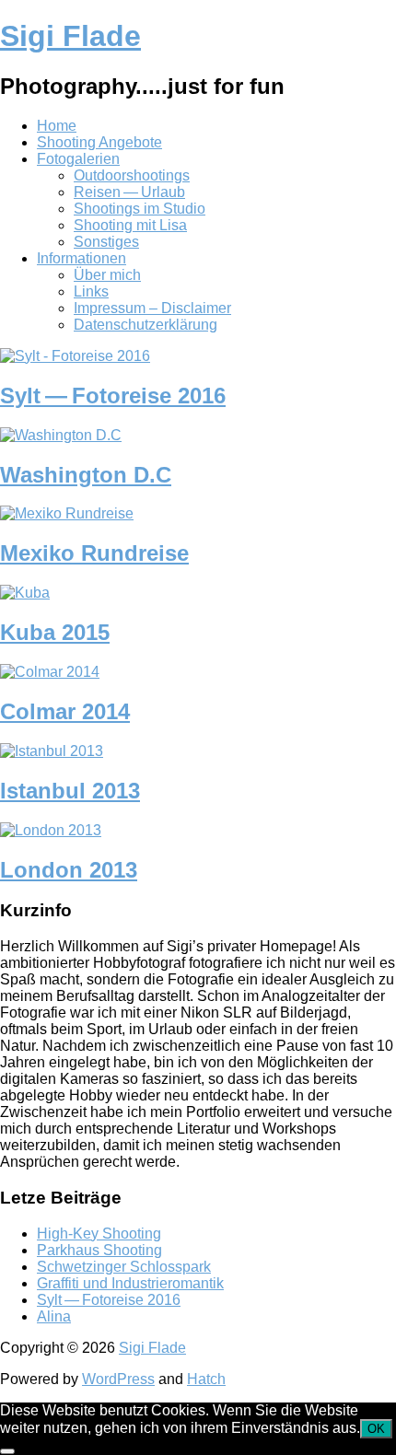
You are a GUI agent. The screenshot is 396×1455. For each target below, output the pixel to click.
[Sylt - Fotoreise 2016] (75, 356)
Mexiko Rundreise (94, 553)
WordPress (118, 1379)
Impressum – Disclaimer (152, 308)
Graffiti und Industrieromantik (130, 1283)
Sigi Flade (70, 35)
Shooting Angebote (99, 142)
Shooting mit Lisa (130, 225)
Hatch (206, 1379)
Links (91, 291)
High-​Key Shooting (99, 1233)
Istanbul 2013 (70, 790)
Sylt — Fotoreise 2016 (113, 395)
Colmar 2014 (65, 711)
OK (376, 1429)
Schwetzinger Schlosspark (124, 1267)
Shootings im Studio (139, 208)
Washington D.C (85, 474)
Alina (54, 1316)
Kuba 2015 (55, 632)
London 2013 (68, 869)
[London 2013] (50, 830)
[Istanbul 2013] (51, 751)
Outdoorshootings (132, 175)
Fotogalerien (78, 159)
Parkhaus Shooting (99, 1250)
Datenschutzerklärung (145, 324)
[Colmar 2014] (49, 672)
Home (56, 126)
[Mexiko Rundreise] (67, 513)
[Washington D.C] (61, 435)
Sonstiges (106, 242)
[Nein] (7, 1451)
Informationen (81, 258)
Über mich (107, 275)
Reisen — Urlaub (129, 192)
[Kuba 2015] (25, 592)
